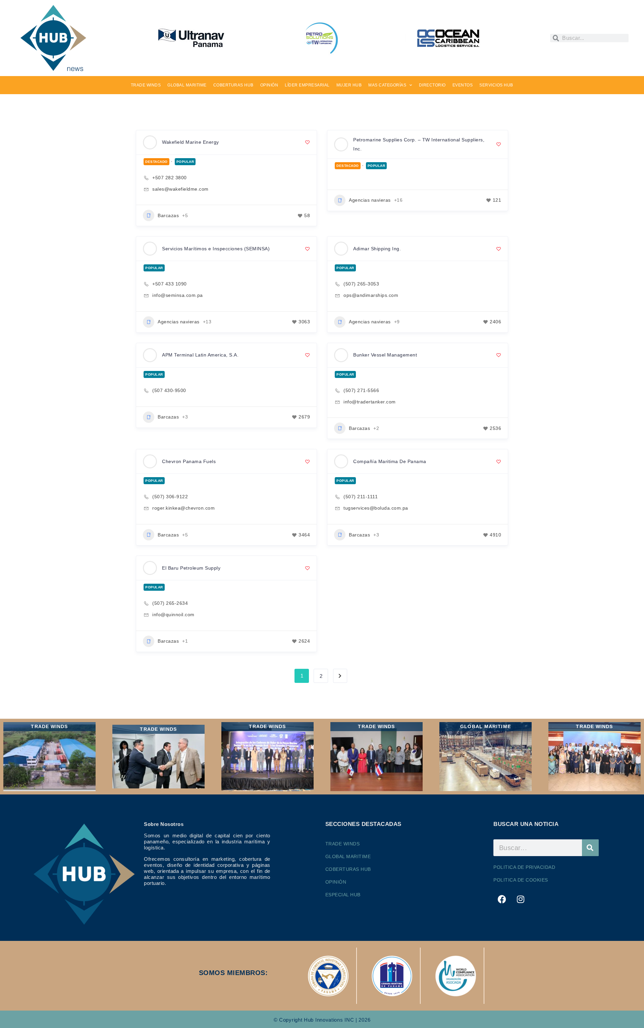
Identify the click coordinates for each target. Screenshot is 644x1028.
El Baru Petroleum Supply (191, 568)
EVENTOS (462, 85)
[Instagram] (520, 899)
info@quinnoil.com (173, 614)
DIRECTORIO (432, 85)
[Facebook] (501, 899)
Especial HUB (343, 894)
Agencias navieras (370, 200)
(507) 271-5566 (361, 390)
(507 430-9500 (169, 390)
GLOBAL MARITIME (187, 85)
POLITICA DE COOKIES (520, 880)
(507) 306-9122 (170, 496)
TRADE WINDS (146, 85)
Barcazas (168, 215)
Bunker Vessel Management (385, 355)
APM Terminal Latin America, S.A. (200, 355)
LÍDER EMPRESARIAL (307, 85)
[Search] (590, 847)
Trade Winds (342, 843)
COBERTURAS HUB (233, 85)
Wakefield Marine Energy (190, 142)
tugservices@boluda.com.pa (375, 508)
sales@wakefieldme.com (180, 189)
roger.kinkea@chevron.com (183, 508)
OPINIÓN (269, 85)
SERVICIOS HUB (496, 85)
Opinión (335, 882)
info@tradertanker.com (369, 401)
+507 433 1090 (169, 283)
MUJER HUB (349, 85)
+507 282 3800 (169, 177)
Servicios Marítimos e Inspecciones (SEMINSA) (216, 248)
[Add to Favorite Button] (307, 142)
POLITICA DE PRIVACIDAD (524, 867)
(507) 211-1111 (360, 496)
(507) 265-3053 (361, 283)
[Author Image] (150, 142)
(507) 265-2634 (170, 603)
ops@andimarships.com (370, 295)
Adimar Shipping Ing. (377, 248)
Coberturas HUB (348, 869)
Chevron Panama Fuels (189, 461)
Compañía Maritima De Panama (389, 461)
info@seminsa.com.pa (177, 295)
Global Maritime (348, 856)
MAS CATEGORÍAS (387, 85)
